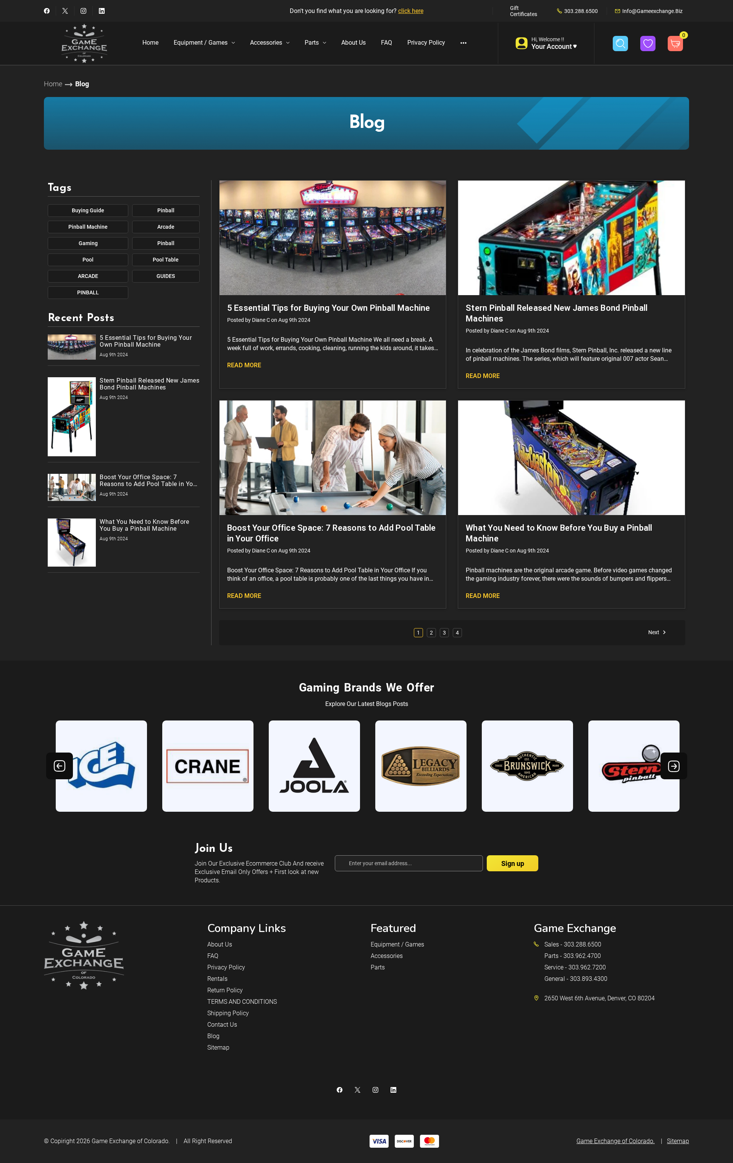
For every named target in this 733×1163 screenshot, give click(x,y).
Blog (213, 1036)
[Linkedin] (102, 11)
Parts (312, 42)
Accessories (266, 42)
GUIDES (166, 276)
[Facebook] (47, 11)
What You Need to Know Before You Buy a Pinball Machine (559, 533)
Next (654, 632)
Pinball (165, 210)
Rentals (217, 978)
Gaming (88, 243)
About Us (353, 42)
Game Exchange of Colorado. (131, 1141)
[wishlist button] (648, 43)
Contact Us (222, 1024)
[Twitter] (65, 11)
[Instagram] (83, 11)
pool (88, 260)
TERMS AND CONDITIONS (242, 1001)
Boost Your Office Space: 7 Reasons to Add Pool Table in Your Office (331, 533)
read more (244, 365)
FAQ (386, 42)
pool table (166, 260)
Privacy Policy (426, 42)
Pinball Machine (88, 227)
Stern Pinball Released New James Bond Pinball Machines (556, 313)
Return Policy (225, 990)
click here (410, 11)
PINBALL (88, 292)
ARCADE (88, 276)
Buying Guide (88, 210)
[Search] (620, 43)
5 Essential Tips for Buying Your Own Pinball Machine (328, 308)
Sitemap (218, 1047)
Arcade (165, 227)
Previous (59, 766)
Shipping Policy (228, 1013)
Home (150, 42)
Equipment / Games (201, 42)
